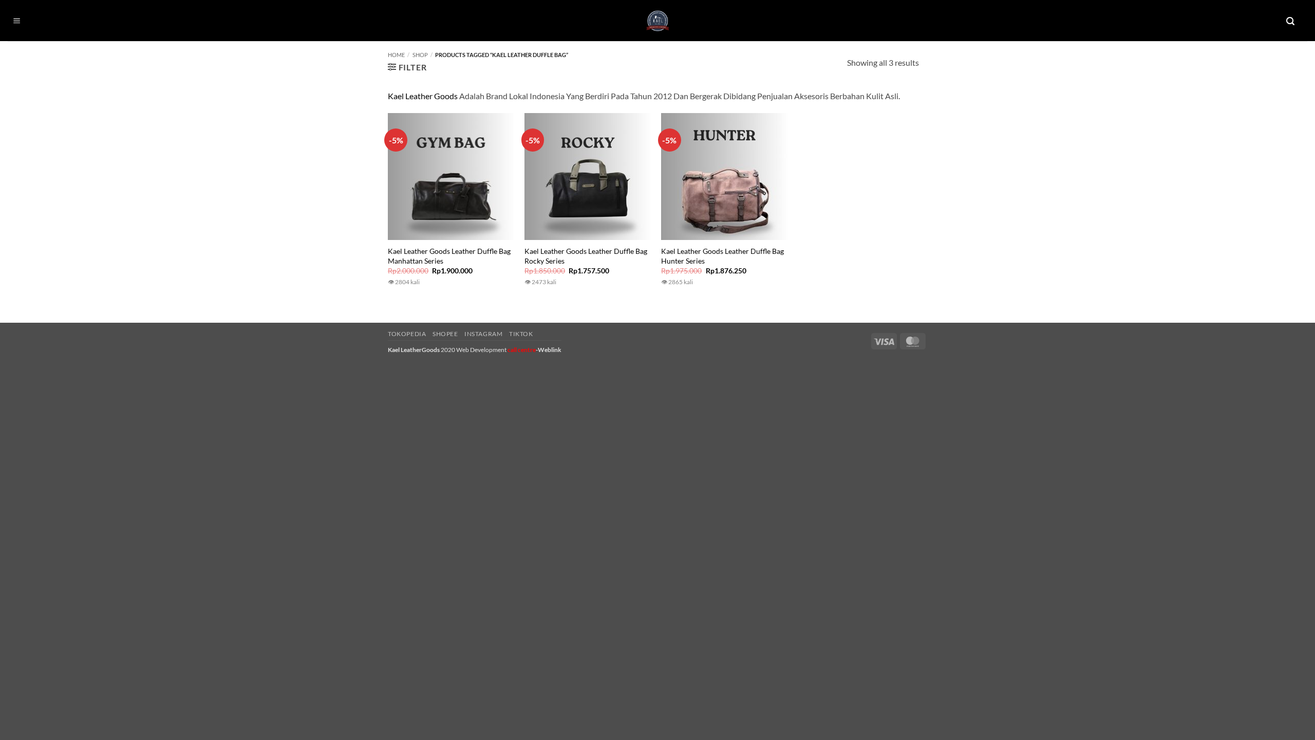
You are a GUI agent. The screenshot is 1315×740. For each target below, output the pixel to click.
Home (396, 54)
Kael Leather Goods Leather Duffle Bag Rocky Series (585, 256)
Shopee (445, 334)
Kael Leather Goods (423, 96)
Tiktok (521, 334)
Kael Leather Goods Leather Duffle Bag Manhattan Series (449, 256)
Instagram (483, 334)
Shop (420, 54)
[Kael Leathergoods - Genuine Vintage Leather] (657, 20)
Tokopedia (407, 334)
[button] (17, 21)
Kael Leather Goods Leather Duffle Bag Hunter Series (722, 256)
